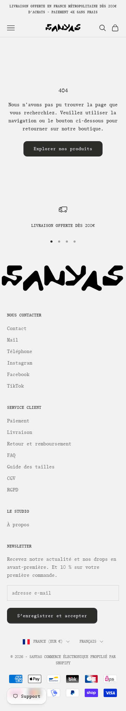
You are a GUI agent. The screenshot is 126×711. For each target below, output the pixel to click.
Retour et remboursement (39, 444)
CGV (11, 478)
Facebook (18, 374)
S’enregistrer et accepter (52, 615)
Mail (12, 340)
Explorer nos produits (63, 148)
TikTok (15, 386)
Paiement (18, 421)
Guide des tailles (31, 467)
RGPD (12, 490)
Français (87, 641)
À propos (18, 525)
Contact (17, 328)
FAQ (11, 455)
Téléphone (19, 351)
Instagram (19, 363)
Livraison (19, 432)
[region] (63, 217)
